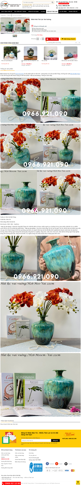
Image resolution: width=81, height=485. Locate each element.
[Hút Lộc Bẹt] (30, 53)
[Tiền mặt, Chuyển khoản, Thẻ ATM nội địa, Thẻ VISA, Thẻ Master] (60, 470)
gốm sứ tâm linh (45, 5)
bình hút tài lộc (20, 73)
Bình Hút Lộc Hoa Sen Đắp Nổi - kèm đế (10, 61)
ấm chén (33, 6)
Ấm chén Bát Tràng (20, 11)
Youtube (70, 463)
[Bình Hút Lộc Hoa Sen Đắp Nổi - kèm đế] (10, 53)
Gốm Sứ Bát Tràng (75, 73)
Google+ (61, 463)
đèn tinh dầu (46, 6)
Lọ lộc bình (63, 11)
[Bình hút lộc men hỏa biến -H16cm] (50, 53)
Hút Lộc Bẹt (24, 60)
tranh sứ (24, 7)
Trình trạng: (34, 35)
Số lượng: (33, 38)
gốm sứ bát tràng (37, 5)
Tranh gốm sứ (73, 11)
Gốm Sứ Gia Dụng (6, 479)
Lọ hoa (43, 11)
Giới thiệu (31, 453)
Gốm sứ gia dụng (33, 11)
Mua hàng (54, 39)
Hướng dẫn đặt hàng (6, 461)
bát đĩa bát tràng (39, 6)
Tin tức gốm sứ (32, 455)
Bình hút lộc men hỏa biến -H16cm (50, 60)
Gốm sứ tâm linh (52, 11)
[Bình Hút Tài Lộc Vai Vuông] (15, 25)
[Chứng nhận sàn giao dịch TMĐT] (35, 467)
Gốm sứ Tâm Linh (29, 477)
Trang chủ (3, 15)
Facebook (51, 463)
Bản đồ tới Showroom (63, 3)
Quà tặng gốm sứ (6, 11)
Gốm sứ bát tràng (19, 453)
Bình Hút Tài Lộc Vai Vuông (14, 15)
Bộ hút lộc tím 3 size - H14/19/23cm (70, 47)
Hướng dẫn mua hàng (54, 42)
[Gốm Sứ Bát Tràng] (10, 4)
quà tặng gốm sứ (26, 6)
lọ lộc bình (29, 7)
